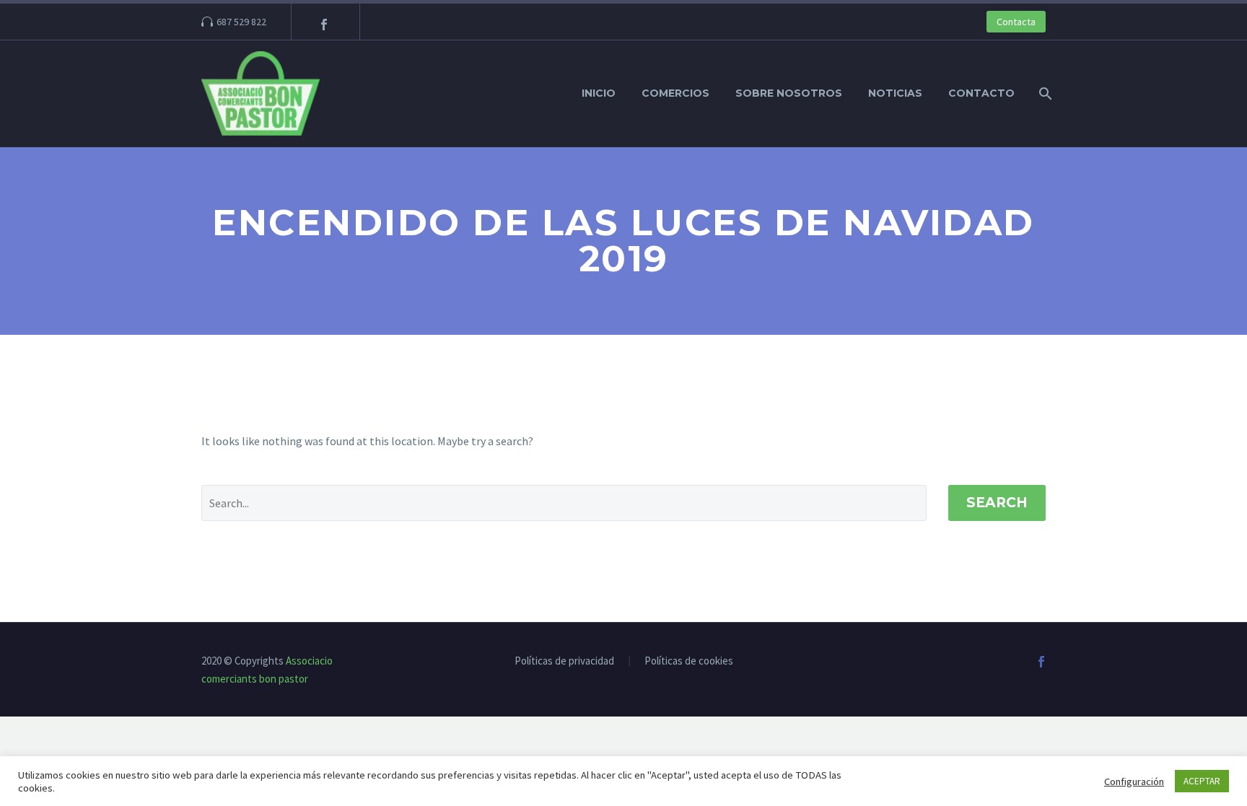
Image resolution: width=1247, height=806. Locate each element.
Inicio (599, 93)
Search (997, 502)
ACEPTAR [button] (1201, 781)
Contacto (981, 93)
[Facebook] (324, 24)
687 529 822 (241, 21)
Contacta (1016, 21)
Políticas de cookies (688, 661)
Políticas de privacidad (564, 661)
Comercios (675, 93)
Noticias (895, 93)
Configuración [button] (1134, 781)
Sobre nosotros (788, 93)
